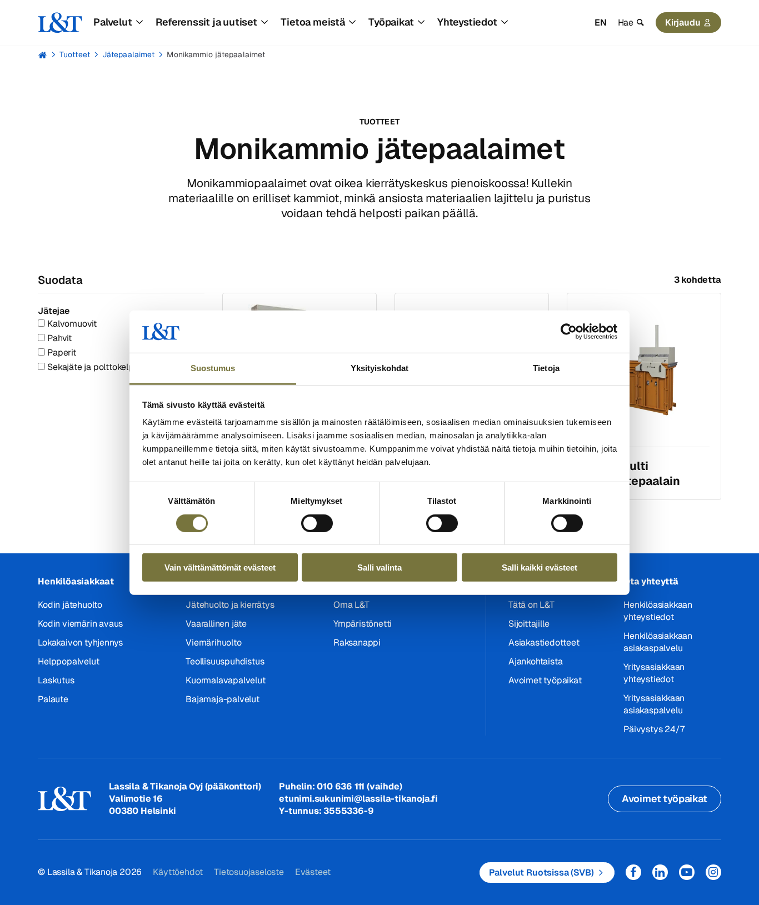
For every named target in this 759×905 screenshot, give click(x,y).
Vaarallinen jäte (216, 623)
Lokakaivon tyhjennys (80, 642)
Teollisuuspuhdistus (225, 661)
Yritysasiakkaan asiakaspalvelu (654, 704)
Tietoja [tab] (546, 368)
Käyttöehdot (178, 872)
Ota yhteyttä (650, 581)
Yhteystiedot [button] (467, 22)
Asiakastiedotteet (544, 642)
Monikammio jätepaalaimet (216, 54)
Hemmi (42, 55)
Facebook (633, 872)
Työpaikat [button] (390, 22)
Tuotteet (74, 54)
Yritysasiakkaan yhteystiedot (654, 673)
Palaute (53, 699)
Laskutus (56, 680)
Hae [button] (625, 22)
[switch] (317, 523)
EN (601, 22)
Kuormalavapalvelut (225, 680)
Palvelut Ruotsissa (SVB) (541, 872)
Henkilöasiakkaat (76, 581)
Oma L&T (351, 605)
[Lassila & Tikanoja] (60, 22)
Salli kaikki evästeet (539, 567)
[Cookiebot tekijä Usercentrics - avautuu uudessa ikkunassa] (568, 331)
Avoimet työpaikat (545, 680)
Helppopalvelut (68, 661)
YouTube (687, 872)
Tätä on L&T (531, 605)
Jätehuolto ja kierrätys (230, 605)
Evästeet (313, 872)
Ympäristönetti (362, 623)
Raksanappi (357, 642)
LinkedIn (660, 872)
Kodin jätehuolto (70, 605)
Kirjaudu (683, 22)
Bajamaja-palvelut (222, 699)
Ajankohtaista (535, 661)
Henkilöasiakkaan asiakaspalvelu (657, 642)
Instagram (713, 872)
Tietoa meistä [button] (312, 22)
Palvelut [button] (112, 22)
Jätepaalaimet (128, 54)
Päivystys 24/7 (653, 729)
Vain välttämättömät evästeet (220, 567)
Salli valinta (379, 567)
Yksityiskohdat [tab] (379, 368)
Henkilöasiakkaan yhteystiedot (657, 611)
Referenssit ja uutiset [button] (206, 22)
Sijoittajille (528, 623)
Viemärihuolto (213, 642)
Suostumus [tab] (213, 368)
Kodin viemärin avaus (80, 623)
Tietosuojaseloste (249, 872)
